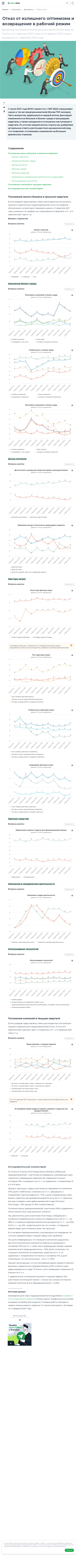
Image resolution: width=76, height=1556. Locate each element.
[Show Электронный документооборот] (20, 1007)
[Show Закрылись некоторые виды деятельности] (50, 942)
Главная (5, 10)
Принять (69, 1550)
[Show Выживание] (14, 277)
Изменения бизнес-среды (24, 161)
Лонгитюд (16, 10)
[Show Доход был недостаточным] (37, 517)
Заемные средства (20, 173)
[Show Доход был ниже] (16, 569)
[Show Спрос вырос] (40, 339)
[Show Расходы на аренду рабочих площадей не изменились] (27, 757)
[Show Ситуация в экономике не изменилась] (48, 397)
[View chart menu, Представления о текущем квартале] (72, 1044)
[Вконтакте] (4, 107)
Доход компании (19, 165)
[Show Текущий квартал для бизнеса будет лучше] (24, 1088)
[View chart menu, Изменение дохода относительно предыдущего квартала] (72, 525)
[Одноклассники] (4, 111)
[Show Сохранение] (25, 277)
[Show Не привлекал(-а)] (28, 877)
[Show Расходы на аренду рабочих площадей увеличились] (27, 702)
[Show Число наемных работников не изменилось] (24, 751)
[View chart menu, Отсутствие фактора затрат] (72, 591)
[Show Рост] (33, 277)
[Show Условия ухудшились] (17, 449)
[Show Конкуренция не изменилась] (19, 397)
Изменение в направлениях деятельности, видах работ (38, 177)
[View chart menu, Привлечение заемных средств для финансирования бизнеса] (72, 830)
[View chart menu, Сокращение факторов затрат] (72, 765)
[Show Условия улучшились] (17, 339)
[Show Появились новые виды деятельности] (22, 942)
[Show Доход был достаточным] (18, 517)
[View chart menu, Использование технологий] (72, 961)
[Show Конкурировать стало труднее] (20, 452)
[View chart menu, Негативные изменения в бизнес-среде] (72, 405)
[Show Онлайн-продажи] (16, 999)
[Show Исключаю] (24, 1156)
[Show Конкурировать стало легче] (19, 342)
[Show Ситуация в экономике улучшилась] (46, 342)
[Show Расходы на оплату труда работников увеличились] (26, 699)
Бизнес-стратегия (20, 157)
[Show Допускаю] (14, 1156)
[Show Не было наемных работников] (20, 637)
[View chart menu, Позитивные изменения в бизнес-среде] (72, 295)
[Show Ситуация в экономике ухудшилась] (46, 452)
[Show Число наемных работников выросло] (22, 696)
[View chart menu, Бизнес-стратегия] (72, 230)
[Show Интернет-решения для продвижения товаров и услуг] (27, 1002)
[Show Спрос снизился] (40, 449)
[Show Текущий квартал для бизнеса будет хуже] (23, 1091)
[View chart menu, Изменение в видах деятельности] (72, 896)
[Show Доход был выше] (16, 567)
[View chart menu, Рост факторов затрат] (72, 655)
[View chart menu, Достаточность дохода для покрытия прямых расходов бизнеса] (72, 470)
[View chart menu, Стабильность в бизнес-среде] (72, 350)
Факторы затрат (19, 169)
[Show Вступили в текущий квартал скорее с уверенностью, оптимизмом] (31, 1083)
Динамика (28, 10)
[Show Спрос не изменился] (43, 394)
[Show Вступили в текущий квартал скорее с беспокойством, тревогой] (30, 1086)
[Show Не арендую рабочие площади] (41, 637)
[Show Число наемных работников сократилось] (23, 806)
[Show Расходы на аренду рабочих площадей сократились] (26, 812)
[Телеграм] (19, 1320)
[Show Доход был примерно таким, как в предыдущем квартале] (28, 572)
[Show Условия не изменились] (18, 394)
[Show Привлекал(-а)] (15, 877)
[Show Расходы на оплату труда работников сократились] (26, 809)
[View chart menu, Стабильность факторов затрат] (72, 710)
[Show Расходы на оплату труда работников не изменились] (27, 754)
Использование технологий (24, 181)
